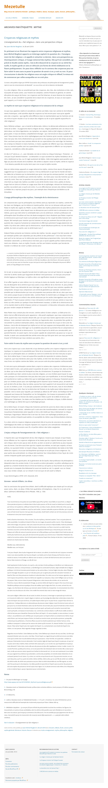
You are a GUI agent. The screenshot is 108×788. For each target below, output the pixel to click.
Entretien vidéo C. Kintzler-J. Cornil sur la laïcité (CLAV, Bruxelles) (91, 439)
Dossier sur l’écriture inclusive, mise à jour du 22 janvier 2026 (90, 270)
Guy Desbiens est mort (85, 289)
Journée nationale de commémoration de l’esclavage (90, 224)
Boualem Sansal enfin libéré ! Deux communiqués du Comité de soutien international (89, 275)
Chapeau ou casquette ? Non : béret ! (90, 476)
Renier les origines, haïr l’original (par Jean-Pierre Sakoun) (90, 239)
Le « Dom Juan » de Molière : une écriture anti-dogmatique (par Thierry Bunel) (90, 455)
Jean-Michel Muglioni (14, 47)
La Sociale (94, 531)
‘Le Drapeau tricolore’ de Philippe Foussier (88, 198)
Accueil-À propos (11, 18)
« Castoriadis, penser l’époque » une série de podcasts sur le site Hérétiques (90, 295)
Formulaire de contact (78, 752)
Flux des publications (11, 764)
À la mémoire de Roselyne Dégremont (90, 261)
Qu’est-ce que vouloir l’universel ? (88, 425)
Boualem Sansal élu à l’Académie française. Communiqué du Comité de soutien (90, 265)
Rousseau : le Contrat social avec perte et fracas (90, 464)
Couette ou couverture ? (86, 478)
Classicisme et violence (86, 468)
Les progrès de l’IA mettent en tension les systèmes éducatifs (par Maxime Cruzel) (90, 189)
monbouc (18, 778)
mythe (57, 730)
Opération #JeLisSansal (86, 292)
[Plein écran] (100, 511)
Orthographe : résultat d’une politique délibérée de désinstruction (90, 235)
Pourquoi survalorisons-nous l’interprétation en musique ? (90, 445)
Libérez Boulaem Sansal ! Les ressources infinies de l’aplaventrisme (89, 285)
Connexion (8, 761)
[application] (91, 506)
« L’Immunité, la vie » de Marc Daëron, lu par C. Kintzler (91, 413)
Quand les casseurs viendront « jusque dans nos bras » (90, 213)
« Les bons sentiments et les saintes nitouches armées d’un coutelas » (90, 126)
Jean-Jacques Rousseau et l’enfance (89, 452)
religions (70, 730)
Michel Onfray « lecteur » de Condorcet (90, 406)
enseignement (49, 730)
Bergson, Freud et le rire (86, 470)
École (61, 728)
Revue (29, 730)
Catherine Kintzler (44, 18)
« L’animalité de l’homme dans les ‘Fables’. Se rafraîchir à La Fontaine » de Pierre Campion (90, 401)
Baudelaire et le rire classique (88, 473)
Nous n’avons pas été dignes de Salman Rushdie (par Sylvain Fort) (90, 409)
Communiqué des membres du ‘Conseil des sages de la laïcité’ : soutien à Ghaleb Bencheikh (90, 257)
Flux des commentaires (12, 766)
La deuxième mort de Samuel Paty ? (89, 207)
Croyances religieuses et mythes (21, 37)
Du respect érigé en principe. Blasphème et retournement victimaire (90, 174)
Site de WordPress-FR (11, 769)
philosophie (63, 730)
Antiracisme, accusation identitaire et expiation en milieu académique (90, 421)
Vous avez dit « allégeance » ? (87, 232)
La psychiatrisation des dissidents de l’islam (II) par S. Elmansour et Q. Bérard (91, 243)
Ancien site (59, 18)
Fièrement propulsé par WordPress (15, 780)
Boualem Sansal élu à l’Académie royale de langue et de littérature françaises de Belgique (91, 281)
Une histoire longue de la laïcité (88, 221)
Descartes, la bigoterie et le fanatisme (90, 449)
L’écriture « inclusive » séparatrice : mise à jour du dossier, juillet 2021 (91, 417)
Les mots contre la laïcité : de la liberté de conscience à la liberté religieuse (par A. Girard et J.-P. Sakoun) (90, 203)
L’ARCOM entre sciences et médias (89, 210)
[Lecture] (82, 511)
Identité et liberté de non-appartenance (90, 442)
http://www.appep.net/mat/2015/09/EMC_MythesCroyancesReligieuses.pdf (27, 682)
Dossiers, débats (54, 728)
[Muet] (97, 511)
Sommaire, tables (28, 18)
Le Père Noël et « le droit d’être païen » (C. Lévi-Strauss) (90, 435)
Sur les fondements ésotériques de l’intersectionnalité (89, 228)
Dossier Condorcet (84, 431)
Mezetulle (14, 6)
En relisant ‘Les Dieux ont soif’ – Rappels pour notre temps (90, 217)
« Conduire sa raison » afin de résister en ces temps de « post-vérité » (90, 397)
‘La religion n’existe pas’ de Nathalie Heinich (89, 194)
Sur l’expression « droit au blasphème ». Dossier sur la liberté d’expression (90, 428)
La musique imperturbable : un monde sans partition (90, 460)
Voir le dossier (9, 723)
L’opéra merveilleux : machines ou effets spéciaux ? (91, 481)
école (43, 730)
